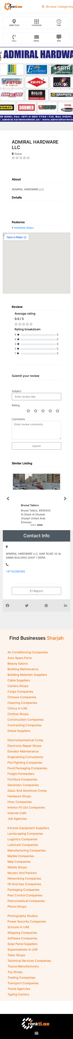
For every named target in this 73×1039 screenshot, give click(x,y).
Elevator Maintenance (23, 754)
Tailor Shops (16, 958)
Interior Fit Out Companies (26, 810)
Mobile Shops (17, 870)
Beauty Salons (17, 666)
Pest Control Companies (24, 898)
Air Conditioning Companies (27, 655)
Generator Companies (23, 788)
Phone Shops (17, 910)
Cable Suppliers (18, 683)
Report (38, 594)
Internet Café (16, 816)
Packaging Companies (23, 893)
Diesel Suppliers (19, 734)
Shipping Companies (22, 936)
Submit (36, 446)
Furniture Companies (22, 782)
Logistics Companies (22, 842)
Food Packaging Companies (27, 771)
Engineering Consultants (25, 760)
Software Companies (22, 941)
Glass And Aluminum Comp (27, 794)
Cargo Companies (20, 695)
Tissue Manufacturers (23, 969)
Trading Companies (21, 981)
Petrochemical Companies (26, 904)
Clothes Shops (18, 717)
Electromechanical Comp (25, 743)
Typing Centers (18, 997)
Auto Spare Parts (19, 661)
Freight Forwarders (20, 777)
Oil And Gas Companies (24, 887)
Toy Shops (15, 975)
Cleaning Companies (22, 706)
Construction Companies (25, 723)
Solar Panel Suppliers (22, 947)
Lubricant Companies (22, 848)
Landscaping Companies (25, 837)
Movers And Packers (22, 876)
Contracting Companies (24, 728)
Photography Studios (22, 919)
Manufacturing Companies (26, 853)
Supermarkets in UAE (22, 953)
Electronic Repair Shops (24, 749)
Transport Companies (23, 986)
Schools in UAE (18, 930)
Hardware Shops (19, 799)
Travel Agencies (18, 992)
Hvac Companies (19, 805)
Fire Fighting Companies (24, 766)
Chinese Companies (21, 700)
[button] (8, 500)
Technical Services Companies (29, 964)
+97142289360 (15, 574)
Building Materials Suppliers (27, 678)
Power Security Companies (26, 924)
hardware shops (24, 227)
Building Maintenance (22, 672)
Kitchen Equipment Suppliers (28, 831)
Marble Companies (20, 859)
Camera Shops (17, 689)
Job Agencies (17, 822)
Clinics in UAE (17, 711)
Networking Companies (24, 881)
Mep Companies (19, 865)
